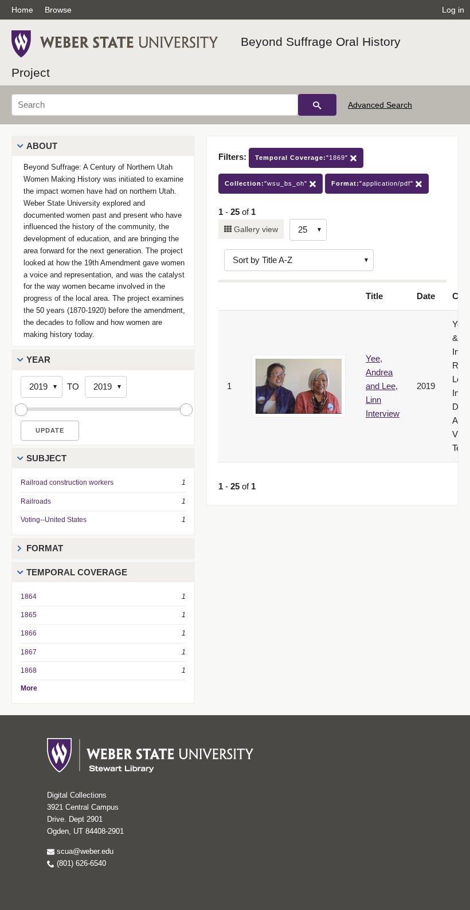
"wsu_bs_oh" (267, 183)
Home (22, 9)
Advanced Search (380, 104)
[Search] (317, 105)
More (29, 688)
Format (44, 548)
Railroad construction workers (67, 482)
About (41, 146)
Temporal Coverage (76, 572)
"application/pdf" (373, 183)
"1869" (302, 157)
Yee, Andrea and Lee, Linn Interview (382, 386)
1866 (29, 633)
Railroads (36, 501)
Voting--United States (54, 520)
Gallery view (255, 229)
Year (38, 359)
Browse (58, 9)
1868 (29, 670)
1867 (29, 652)
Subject (46, 458)
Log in (453, 9)
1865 (29, 615)
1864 (29, 597)
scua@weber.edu (83, 851)
